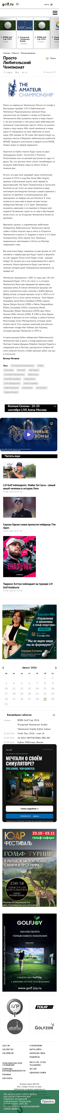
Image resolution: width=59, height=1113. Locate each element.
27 (29, 699)
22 (45, 693)
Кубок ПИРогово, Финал (30, 742)
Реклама (6, 1075)
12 (21, 688)
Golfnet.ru (7, 1050)
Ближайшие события (52, 715)
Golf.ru (6, 1046)
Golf (7, 4)
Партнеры (7, 1078)
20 (29, 693)
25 (13, 699)
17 (6, 693)
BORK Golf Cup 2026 (41, 38)
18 (13, 693)
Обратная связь (37, 1053)
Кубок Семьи (44, 729)
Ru (17, 4)
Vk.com (33, 1069)
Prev (7, 33)
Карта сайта (36, 1050)
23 (52, 693)
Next (51, 33)
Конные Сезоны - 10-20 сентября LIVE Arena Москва (54, 408)
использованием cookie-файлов (21, 1107)
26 (21, 699)
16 (52, 688)
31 (6, 704)
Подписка (35, 1057)
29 (45, 699)
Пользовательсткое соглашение (12, 1064)
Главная (6, 53)
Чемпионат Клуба (27, 729)
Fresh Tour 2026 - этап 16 (31, 734)
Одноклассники (38, 1073)
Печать (53, 59)
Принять (48, 1101)
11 (13, 688)
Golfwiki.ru (8, 1053)
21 (37, 693)
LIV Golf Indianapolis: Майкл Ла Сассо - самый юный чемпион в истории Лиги (29, 487)
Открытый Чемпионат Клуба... (25, 39)
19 (21, 693)
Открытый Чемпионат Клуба (32, 725)
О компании (36, 1046)
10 (6, 688)
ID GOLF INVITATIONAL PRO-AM (34, 738)
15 (45, 688)
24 (6, 699)
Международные (28, 53)
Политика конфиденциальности (12, 1070)
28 (37, 699)
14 (37, 688)
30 (52, 699)
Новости (15, 53)
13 (29, 688)
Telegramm (35, 1065)
